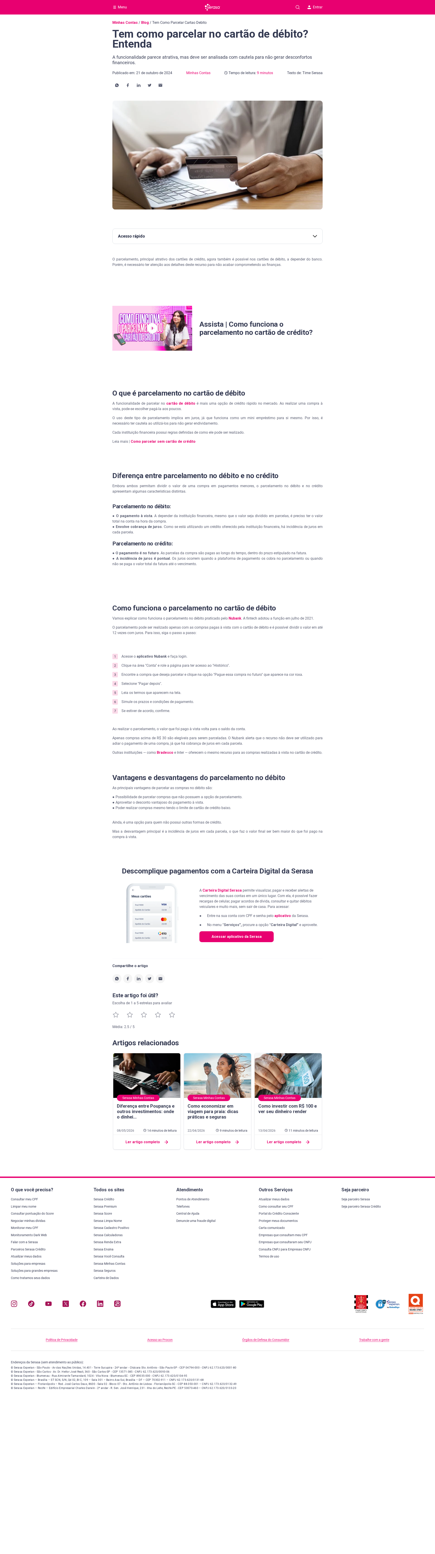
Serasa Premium (105, 1206)
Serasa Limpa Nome (108, 1221)
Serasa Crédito (104, 1199)
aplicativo (282, 916)
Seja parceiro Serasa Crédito (361, 1206)
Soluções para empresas (28, 1263)
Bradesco (165, 752)
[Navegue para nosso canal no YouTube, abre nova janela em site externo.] (48, 1304)
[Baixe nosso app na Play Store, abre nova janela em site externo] (251, 1307)
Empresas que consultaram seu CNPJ (285, 1242)
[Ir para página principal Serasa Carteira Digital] (212, 7)
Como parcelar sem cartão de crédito (163, 441)
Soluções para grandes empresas (34, 1270)
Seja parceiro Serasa (355, 1199)
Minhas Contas (125, 22)
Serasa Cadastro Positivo (111, 1228)
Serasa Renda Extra (107, 1242)
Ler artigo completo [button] (143, 1142)
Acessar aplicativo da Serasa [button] (237, 936)
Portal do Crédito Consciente (279, 1213)
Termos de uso (269, 1256)
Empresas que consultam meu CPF (283, 1235)
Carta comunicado (272, 1228)
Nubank (235, 618)
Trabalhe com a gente (374, 1340)
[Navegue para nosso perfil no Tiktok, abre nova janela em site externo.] (31, 1304)
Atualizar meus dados (26, 1256)
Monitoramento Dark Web (29, 1235)
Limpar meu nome (23, 1206)
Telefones (183, 1206)
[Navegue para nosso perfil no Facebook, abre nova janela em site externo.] (83, 1304)
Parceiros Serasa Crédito (28, 1249)
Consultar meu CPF (24, 1199)
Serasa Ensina (104, 1249)
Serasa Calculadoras (108, 1235)
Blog (145, 22)
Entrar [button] (317, 7)
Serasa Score (103, 1213)
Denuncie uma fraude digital (195, 1221)
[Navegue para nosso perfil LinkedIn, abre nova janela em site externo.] (100, 1304)
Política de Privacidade (61, 1340)
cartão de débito (181, 403)
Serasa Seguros (105, 1270)
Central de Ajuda (187, 1213)
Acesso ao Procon (160, 1340)
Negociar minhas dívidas (28, 1221)
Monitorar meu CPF (24, 1228)
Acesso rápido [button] (131, 236)
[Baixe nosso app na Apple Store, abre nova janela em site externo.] (223, 1307)
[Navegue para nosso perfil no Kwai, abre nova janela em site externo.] (117, 1304)
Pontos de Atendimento (192, 1199)
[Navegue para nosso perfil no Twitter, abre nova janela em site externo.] (66, 1304)
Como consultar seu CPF (276, 1206)
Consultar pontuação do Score (32, 1213)
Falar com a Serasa (24, 1242)
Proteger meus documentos (278, 1221)
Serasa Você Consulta (109, 1256)
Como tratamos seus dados (30, 1278)
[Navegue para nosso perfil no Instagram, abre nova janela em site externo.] (14, 1304)
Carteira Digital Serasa (222, 890)
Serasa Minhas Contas (109, 1263)
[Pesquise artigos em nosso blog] (298, 7)
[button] (116, 85)
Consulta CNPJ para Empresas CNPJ (285, 1249)
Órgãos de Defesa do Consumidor (265, 1340)
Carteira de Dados (106, 1278)
